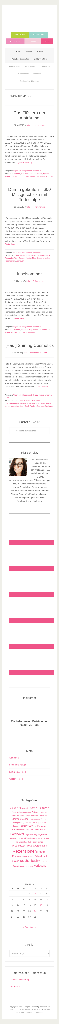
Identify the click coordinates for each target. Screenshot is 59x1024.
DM (29, 822)
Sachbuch (20, 261)
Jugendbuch (43, 834)
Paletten (41, 403)
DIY (26, 822)
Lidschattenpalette (12, 403)
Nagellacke (33, 403)
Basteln (36, 815)
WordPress (30, 1012)
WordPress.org (16, 779)
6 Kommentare (39, 207)
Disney (21, 823)
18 (41, 905)
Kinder (12, 838)
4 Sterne (17, 174)
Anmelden (14, 757)
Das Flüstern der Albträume (31, 174)
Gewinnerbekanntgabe (22, 830)
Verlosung (40, 865)
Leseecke (37, 171)
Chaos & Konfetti (29, 18)
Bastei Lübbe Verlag (28, 255)
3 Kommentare (39, 281)
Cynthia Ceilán (42, 255)
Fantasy (23, 826)
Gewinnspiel (40, 829)
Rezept (41, 851)
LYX (12, 176)
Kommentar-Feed (17, 772)
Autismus (36, 812)
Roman (16, 856)
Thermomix (43, 861)
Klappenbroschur (43, 258)
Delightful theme (30, 1007)
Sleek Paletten (30, 406)
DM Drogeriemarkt (39, 823)
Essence (16, 826)
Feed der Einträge (17, 764)
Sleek (21, 406)
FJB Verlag (32, 826)
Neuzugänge (37, 842)
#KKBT (13, 808)
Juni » (33, 927)
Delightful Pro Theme (32, 1009)
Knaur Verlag (37, 838)
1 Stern (16, 255)
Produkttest (18, 845)
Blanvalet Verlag (20, 819)
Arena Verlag (17, 812)
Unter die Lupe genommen (22, 866)
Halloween (36, 401)
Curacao (27, 401)
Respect (49, 403)
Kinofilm (29, 838)
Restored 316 (45, 1007)
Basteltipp (43, 815)
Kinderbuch (20, 839)
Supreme (40, 406)
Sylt (23, 332)
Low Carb (27, 842)
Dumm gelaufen (25, 258)
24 (35, 911)
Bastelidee (29, 815)
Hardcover (17, 834)
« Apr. (25, 927)
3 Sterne (21, 808)
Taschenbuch (41, 176)
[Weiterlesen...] (25, 162)
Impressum (14, 986)
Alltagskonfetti (27, 171)
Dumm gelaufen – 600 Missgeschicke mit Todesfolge (29, 194)
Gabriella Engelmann (29, 330)
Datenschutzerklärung (19, 979)
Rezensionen (30, 176)
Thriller (50, 176)
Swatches (49, 406)
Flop (34, 258)
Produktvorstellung (36, 845)
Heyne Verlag (31, 834)
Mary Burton (19, 176)
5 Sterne (17, 330)
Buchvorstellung (34, 819)
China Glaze (18, 401)
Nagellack (24, 403)
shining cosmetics (12, 406)
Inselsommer (29, 273)
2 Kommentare (39, 125)
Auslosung (26, 812)
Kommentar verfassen (38, 353)
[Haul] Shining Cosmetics (29, 345)
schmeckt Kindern (27, 856)
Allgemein (17, 171)
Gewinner (41, 826)
